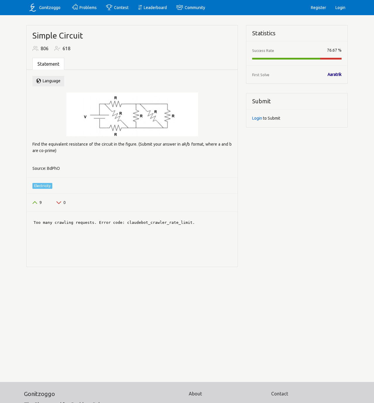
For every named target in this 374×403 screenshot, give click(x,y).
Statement (48, 64)
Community (194, 7)
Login (340, 7)
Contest (120, 7)
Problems (87, 7)
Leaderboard (154, 7)
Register (318, 7)
